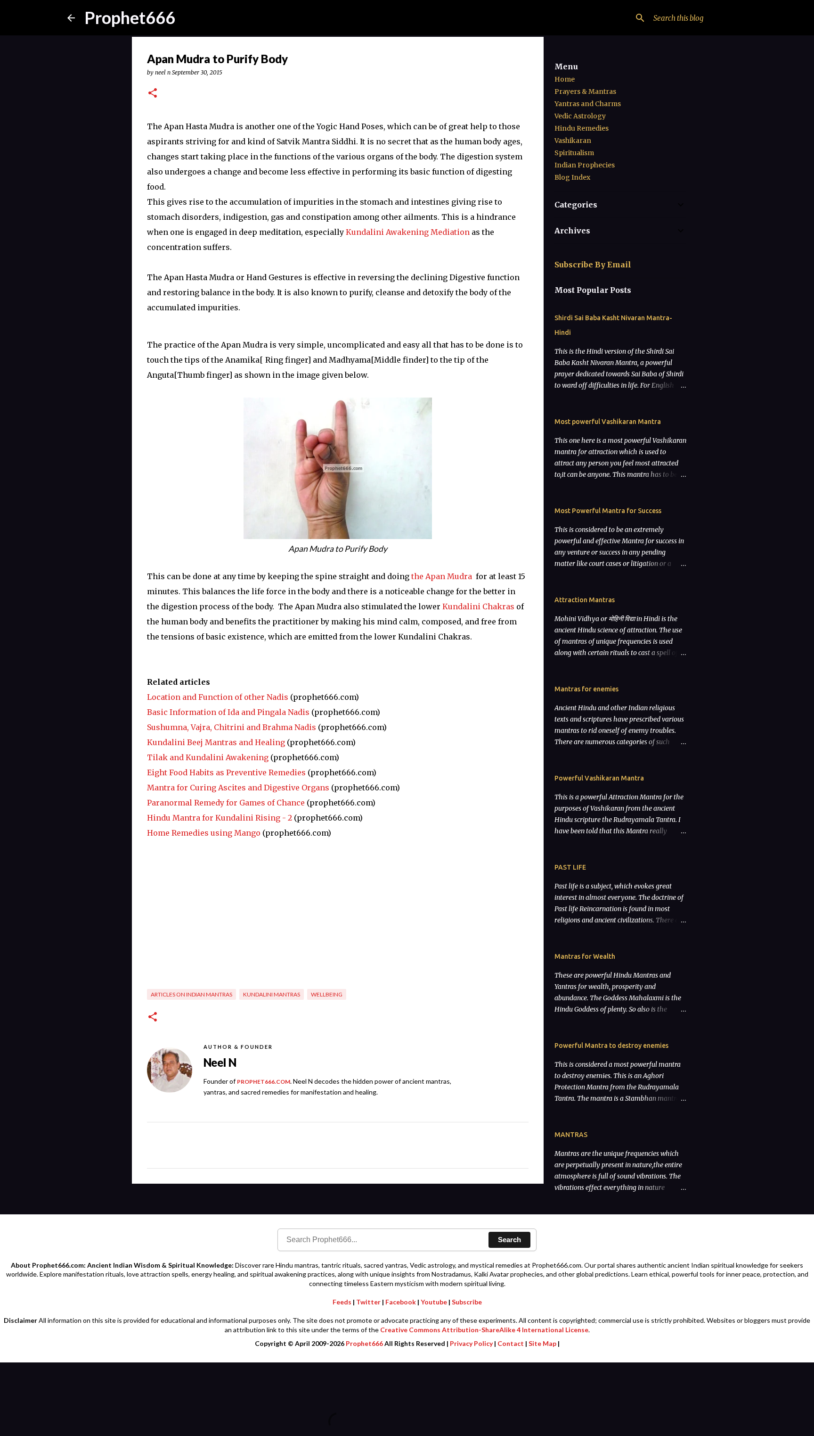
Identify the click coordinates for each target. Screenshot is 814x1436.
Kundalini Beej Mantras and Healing (216, 742)
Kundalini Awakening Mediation (408, 232)
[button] (152, 93)
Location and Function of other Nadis (217, 697)
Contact (510, 1343)
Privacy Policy (471, 1343)
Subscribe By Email (592, 264)
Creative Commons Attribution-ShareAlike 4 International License (484, 1330)
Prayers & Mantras (585, 91)
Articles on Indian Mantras (191, 994)
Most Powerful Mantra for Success (607, 511)
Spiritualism (574, 153)
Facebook (400, 1302)
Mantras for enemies (586, 689)
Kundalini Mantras (271, 994)
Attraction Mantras (584, 600)
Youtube (434, 1302)
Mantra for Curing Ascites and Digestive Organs (238, 787)
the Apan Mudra (441, 576)
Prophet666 (129, 17)
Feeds (342, 1302)
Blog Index (572, 177)
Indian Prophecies (584, 165)
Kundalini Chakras (478, 606)
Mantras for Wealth (584, 956)
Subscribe (467, 1302)
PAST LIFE (570, 867)
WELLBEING (326, 994)
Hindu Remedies (581, 128)
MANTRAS (570, 1134)
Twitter (368, 1302)
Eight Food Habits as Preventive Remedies (226, 772)
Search (509, 1240)
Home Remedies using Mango (203, 833)
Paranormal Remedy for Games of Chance (226, 802)
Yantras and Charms (587, 104)
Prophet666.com (263, 1081)
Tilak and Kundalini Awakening (208, 757)
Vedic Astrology (580, 116)
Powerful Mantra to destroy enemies (611, 1045)
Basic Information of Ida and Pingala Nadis (228, 712)
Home (564, 79)
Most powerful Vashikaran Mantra (607, 421)
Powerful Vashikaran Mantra (599, 778)
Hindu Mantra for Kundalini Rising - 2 (219, 817)
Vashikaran (572, 140)
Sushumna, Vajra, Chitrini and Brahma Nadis (231, 727)
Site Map (542, 1343)
